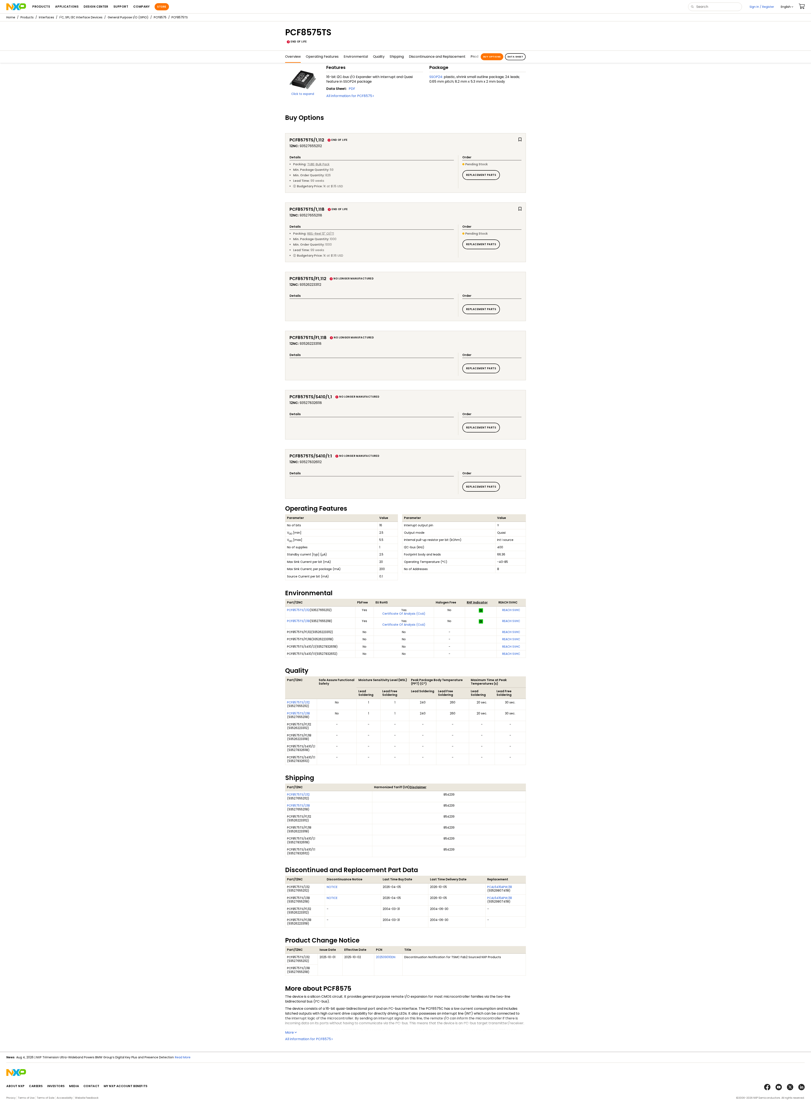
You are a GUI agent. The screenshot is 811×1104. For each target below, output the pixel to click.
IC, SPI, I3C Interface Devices (80, 17)
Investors (56, 1086)
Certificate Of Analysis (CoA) (403, 614)
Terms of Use (26, 1098)
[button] (787, 6)
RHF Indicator (477, 602)
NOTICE (332, 887)
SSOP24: (436, 76)
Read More (183, 1057)
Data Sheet (515, 56)
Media (74, 1086)
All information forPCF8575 (349, 95)
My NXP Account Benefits (126, 1086)
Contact (91, 1086)
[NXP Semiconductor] (16, 6)
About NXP (15, 1086)
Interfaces (46, 17)
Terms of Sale (45, 1098)
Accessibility (65, 1098)
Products (27, 17)
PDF (352, 88)
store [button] (161, 6)
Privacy (11, 1098)
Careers (36, 1086)
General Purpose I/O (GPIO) (128, 17)
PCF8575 (160, 17)
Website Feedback (86, 1098)
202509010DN (385, 957)
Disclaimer (418, 787)
